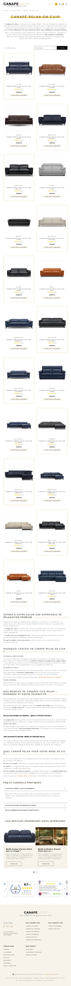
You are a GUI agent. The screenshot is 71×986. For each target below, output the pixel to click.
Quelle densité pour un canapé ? (50, 677)
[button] (56, 4)
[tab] (35, 788)
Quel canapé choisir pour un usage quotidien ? (50, 850)
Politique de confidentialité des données (29, 980)
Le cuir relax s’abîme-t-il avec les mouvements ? (20, 788)
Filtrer (62, 48)
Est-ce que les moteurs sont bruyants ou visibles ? (21, 805)
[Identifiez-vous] (59, 4)
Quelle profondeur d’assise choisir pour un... (17, 850)
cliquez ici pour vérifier (51, 974)
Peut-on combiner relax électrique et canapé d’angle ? (22, 810)
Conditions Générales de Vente (55, 978)
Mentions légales (39, 978)
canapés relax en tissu (25, 776)
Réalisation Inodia (49, 980)
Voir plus (13, 863)
